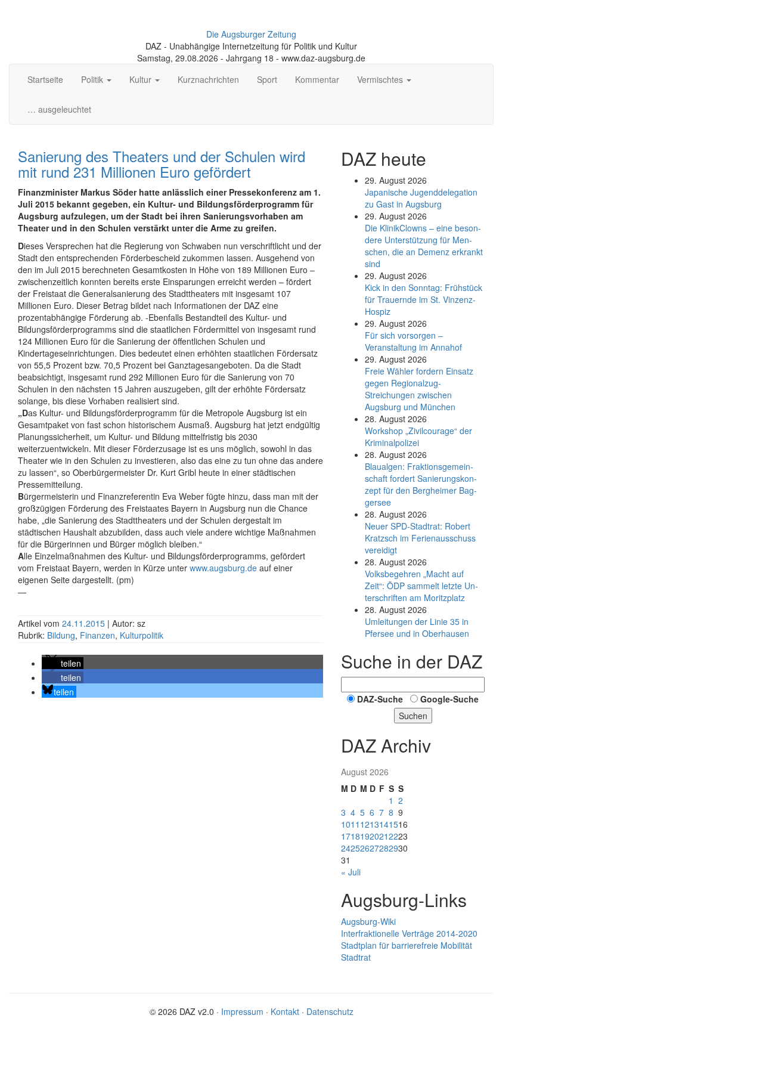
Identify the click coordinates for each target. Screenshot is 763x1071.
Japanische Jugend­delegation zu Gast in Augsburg (421, 198)
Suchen (413, 716)
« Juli (351, 872)
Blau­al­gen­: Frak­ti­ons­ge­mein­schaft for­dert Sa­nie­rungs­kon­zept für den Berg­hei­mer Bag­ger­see (421, 484)
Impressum (242, 1011)
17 (346, 836)
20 (374, 836)
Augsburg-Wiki (368, 921)
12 (365, 824)
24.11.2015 (84, 623)
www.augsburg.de (223, 568)
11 (355, 824)
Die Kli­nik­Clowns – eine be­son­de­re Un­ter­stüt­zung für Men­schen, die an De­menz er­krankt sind (424, 246)
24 (346, 848)
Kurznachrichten (208, 79)
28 (384, 848)
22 (393, 836)
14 (384, 824)
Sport (267, 79)
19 (365, 836)
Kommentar (317, 79)
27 (374, 848)
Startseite (45, 79)
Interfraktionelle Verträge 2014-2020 (409, 933)
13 (374, 824)
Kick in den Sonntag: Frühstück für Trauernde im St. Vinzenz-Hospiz (423, 299)
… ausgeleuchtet (59, 109)
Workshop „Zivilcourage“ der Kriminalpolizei (418, 436)
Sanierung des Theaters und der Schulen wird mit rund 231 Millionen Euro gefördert (161, 164)
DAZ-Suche (380, 699)
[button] (62, 663)
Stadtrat (356, 957)
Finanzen (97, 635)
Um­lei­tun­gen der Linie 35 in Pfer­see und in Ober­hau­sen (417, 627)
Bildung (61, 635)
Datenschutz (329, 1011)
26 (365, 848)
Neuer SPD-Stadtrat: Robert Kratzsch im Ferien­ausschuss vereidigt (420, 538)
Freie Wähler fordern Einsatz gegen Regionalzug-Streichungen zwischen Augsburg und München (419, 389)
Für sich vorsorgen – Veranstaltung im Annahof (413, 341)
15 (393, 824)
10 (346, 824)
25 (355, 848)
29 (393, 848)
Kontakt (285, 1011)
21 (384, 836)
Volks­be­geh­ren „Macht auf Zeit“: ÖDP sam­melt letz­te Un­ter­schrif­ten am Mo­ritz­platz (421, 585)
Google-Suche (449, 699)
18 (355, 836)
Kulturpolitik (141, 635)
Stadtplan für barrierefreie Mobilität (406, 945)
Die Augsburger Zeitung (251, 34)
